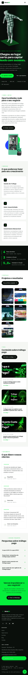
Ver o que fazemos (21, 75)
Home (3, 630)
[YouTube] (13, 623)
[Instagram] (6, 623)
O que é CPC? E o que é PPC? (10, 550)
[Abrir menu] (25, 2)
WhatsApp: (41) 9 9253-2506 (8, 652)
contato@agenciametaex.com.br (9, 654)
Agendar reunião (8, 75)
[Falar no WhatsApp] (25, 672)
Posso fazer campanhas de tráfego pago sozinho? (10, 555)
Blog (3, 637)
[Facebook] (3, 623)
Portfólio (4, 635)
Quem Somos (5, 633)
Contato (3, 640)
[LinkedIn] (9, 623)
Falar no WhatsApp (15, 597)
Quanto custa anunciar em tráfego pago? (10, 562)
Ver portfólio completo (9, 283)
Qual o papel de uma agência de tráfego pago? (11, 568)
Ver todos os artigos (8, 357)
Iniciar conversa (9, 128)
